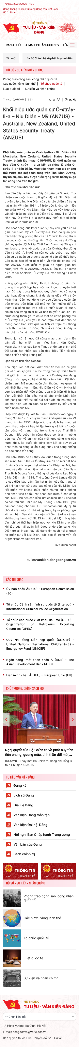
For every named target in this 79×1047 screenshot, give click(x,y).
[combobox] (39, 1016)
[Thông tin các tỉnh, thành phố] (20, 871)
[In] (66, 100)
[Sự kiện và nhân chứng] (12, 978)
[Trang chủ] (11, 27)
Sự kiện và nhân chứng (40, 88)
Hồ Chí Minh (10, 12)
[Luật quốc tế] (12, 958)
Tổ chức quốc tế (51, 83)
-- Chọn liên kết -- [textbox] (17, 1016)
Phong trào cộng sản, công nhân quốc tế (30, 79)
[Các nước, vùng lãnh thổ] (12, 918)
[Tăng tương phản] (70, 100)
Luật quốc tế (11, 88)
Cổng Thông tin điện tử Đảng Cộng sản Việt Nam (30, 8)
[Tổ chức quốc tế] (12, 938)
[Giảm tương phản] (74, 100)
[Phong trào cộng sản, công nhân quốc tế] (12, 898)
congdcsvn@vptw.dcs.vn (29, 1032)
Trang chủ (12, 45)
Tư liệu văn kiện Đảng (20, 777)
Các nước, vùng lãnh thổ (19, 83)
